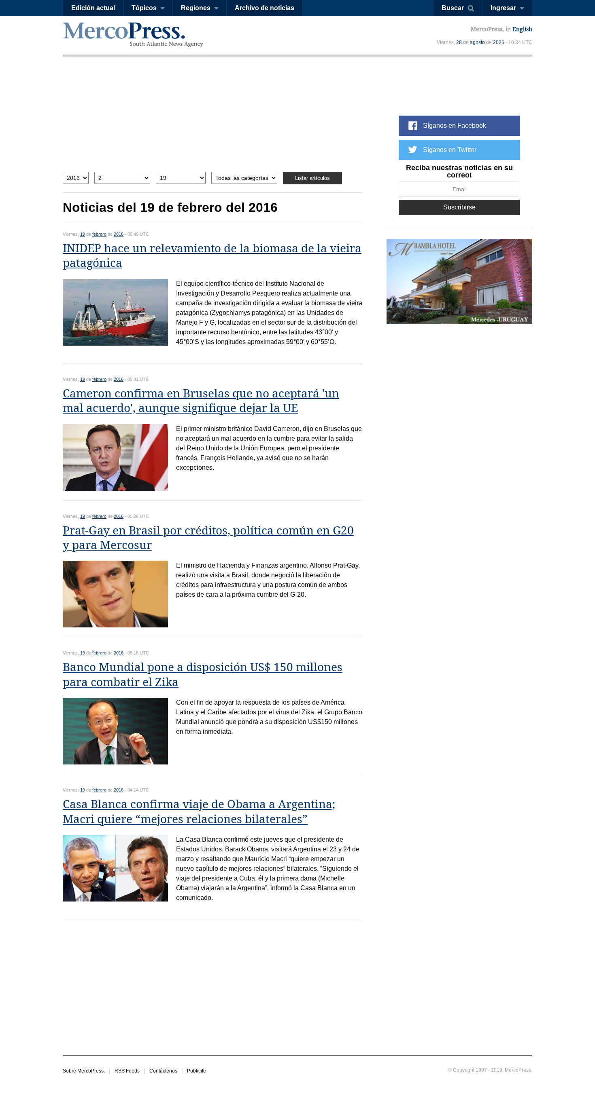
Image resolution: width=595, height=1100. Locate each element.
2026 (498, 42)
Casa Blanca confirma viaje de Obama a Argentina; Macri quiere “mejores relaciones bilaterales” (199, 811)
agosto (477, 42)
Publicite (196, 1071)
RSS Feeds (127, 1071)
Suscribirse (459, 207)
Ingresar (503, 7)
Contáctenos (163, 1071)
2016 (118, 234)
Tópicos (144, 7)
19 (82, 234)
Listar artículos (312, 178)
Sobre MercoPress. (84, 1071)
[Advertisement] (212, 120)
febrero (99, 234)
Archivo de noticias (264, 7)
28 (459, 42)
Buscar (453, 7)
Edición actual (93, 7)
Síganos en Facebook (454, 125)
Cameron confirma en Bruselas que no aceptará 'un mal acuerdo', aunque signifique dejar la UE (201, 400)
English (522, 29)
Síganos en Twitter (449, 149)
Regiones (195, 7)
